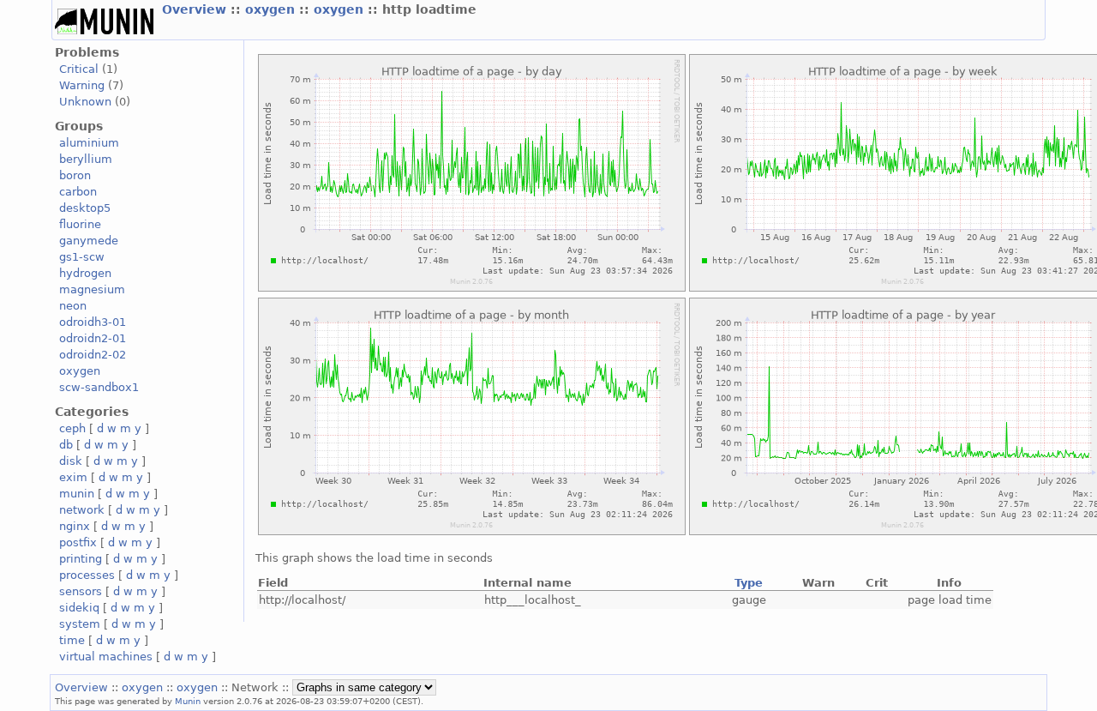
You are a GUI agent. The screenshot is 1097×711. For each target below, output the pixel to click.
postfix (78, 542)
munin (76, 493)
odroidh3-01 (92, 322)
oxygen (272, 9)
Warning (82, 85)
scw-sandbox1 (99, 387)
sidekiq (79, 607)
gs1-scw (82, 256)
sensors (80, 591)
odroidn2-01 (92, 338)
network (82, 509)
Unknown (85, 101)
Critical (79, 69)
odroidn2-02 (92, 354)
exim (73, 477)
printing (80, 558)
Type (748, 582)
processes (87, 575)
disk (70, 461)
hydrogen (85, 273)
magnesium (92, 289)
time (72, 640)
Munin (188, 701)
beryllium (85, 159)
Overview (196, 9)
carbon (78, 191)
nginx (74, 526)
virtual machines (106, 656)
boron (75, 175)
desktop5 (85, 208)
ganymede (88, 240)
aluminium (89, 142)
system (79, 624)
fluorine (80, 224)
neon (73, 305)
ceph (72, 428)
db (66, 444)
